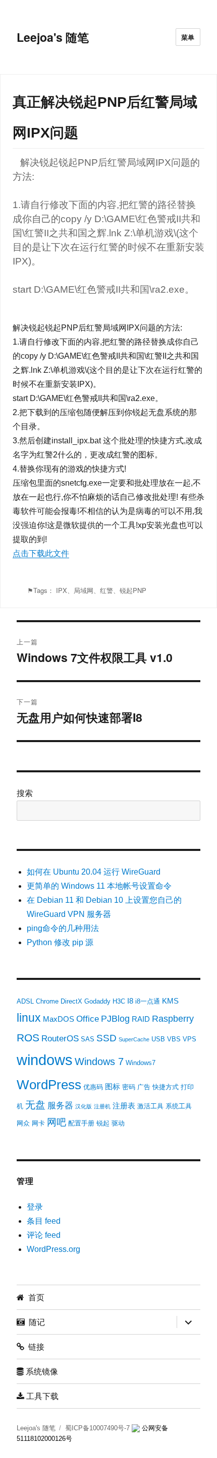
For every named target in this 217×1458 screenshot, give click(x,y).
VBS (174, 1039)
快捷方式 (165, 1087)
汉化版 (83, 1106)
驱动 (118, 1123)
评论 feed (44, 1235)
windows (45, 1059)
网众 (23, 1123)
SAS (87, 1039)
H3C (119, 1001)
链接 (34, 1346)
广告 (143, 1087)
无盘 (35, 1104)
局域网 (83, 590)
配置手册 (81, 1123)
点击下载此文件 (41, 553)
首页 (34, 1297)
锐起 (103, 1123)
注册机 (102, 1106)
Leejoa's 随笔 (53, 37)
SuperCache (134, 1039)
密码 (128, 1087)
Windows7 (140, 1063)
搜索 (25, 793)
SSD (106, 1038)
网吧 (56, 1122)
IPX (61, 590)
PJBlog (115, 1019)
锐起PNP (133, 590)
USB (158, 1039)
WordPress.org (53, 1249)
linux (29, 1017)
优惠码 (93, 1087)
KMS (170, 1001)
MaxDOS (58, 1019)
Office (87, 1019)
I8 (130, 1001)
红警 (106, 590)
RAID (141, 1019)
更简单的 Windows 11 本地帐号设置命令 (99, 886)
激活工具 (150, 1106)
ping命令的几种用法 (63, 928)
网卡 (38, 1123)
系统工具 (179, 1106)
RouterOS (60, 1038)
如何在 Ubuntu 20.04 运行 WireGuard (93, 872)
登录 (35, 1207)
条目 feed (44, 1221)
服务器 (60, 1105)
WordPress (49, 1084)
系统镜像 (41, 1371)
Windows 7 (99, 1061)
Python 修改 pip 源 (60, 942)
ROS (28, 1037)
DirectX (71, 1001)
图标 (112, 1086)
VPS (189, 1039)
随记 (35, 1322)
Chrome (47, 1001)
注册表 (124, 1105)
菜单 (188, 37)
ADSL (25, 1001)
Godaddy (97, 1001)
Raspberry (173, 1019)
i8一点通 (147, 1001)
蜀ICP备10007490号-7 (98, 1428)
